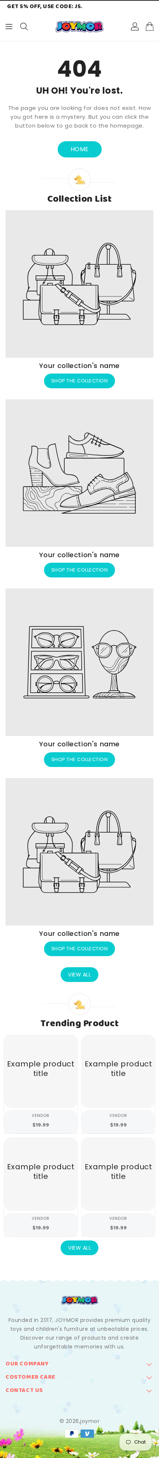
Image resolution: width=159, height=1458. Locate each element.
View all (79, 974)
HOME (80, 149)
